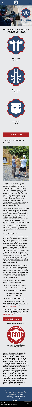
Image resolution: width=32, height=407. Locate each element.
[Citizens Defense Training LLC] (16, 2)
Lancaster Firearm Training (18, 358)
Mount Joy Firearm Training (18, 378)
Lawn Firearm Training (10, 360)
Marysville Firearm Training (12, 370)
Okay (27, 404)
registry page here (10, 306)
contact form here (8, 314)
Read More (14, 404)
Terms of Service (20, 396)
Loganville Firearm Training (12, 365)
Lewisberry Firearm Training (18, 363)
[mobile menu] (29, 2)
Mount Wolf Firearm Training (12, 380)
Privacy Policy (16, 398)
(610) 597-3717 (14, 313)
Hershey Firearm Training (11, 353)
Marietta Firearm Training (17, 368)
